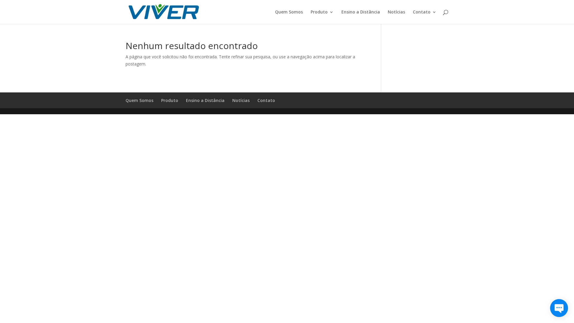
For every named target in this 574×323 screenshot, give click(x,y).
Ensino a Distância (360, 12)
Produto (319, 12)
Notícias (396, 12)
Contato (421, 12)
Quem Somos (289, 12)
